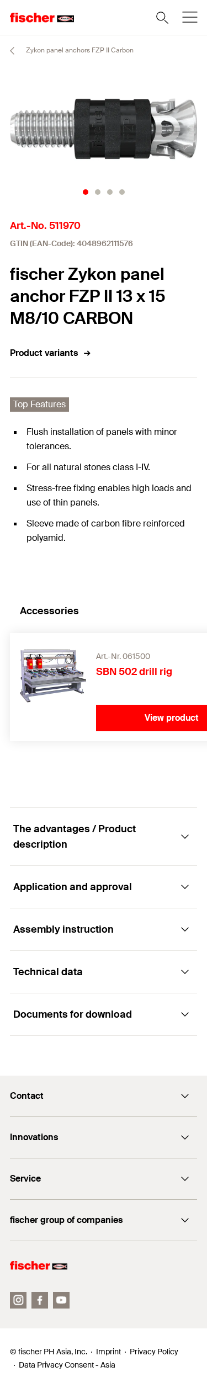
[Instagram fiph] (18, 1300)
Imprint (108, 1352)
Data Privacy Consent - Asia (67, 1365)
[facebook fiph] (39, 1300)
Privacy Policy (154, 1352)
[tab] (85, 192)
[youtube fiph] (61, 1300)
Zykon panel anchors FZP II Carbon (79, 50)
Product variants (44, 353)
